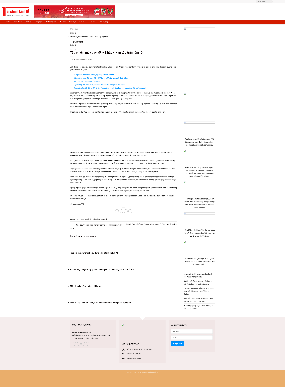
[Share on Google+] (130, 211)
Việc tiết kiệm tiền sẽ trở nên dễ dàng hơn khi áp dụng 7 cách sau (198, 299)
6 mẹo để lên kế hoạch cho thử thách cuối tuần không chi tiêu (198, 275)
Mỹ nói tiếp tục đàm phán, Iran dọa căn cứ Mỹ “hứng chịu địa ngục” (99, 85)
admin (90, 59)
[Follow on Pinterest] (280, 1)
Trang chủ (74, 29)
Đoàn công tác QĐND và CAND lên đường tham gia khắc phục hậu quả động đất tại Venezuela (110, 88)
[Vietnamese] (151, 1)
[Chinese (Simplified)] (144, 1)
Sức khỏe (82, 22)
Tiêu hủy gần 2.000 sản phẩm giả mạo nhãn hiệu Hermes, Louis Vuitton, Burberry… (199, 291)
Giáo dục (72, 22)
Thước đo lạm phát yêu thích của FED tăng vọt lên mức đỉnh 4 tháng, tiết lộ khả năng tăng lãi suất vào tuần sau (199, 142)
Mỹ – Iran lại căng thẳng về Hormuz (87, 81)
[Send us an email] (277, 1)
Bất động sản (51, 22)
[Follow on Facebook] (275, 1)
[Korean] (149, 1)
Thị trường (104, 22)
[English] (146, 1)
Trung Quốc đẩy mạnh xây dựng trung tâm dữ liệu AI (94, 75)
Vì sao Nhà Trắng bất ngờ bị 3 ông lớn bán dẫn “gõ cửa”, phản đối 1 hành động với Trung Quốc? (199, 261)
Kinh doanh (18, 22)
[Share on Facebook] (117, 211)
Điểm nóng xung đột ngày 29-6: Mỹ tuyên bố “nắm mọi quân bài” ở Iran (101, 78)
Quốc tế (73, 33)
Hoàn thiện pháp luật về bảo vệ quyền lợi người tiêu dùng (198, 307)
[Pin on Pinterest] (126, 211)
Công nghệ (39, 22)
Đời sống (93, 22)
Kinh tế (28, 22)
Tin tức (8, 22)
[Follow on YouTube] (87, 344)
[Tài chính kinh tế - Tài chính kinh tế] (16, 11)
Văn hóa (63, 22)
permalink (104, 219)
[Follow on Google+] (282, 1)
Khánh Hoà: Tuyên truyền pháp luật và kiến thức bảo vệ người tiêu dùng (198, 282)
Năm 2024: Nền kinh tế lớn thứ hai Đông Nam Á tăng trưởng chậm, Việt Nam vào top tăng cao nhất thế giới (199, 233)
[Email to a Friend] (121, 211)
